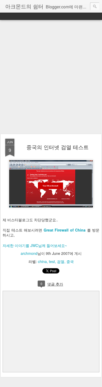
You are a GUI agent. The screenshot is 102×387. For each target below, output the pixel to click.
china (42, 261)
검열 (60, 261)
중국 (70, 261)
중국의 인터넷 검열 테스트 (57, 147)
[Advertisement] (51, 77)
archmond (29, 253)
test (52, 261)
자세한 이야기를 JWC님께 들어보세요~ (35, 245)
